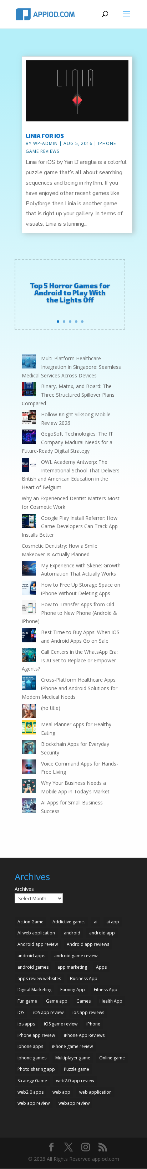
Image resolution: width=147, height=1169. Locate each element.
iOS (20, 1012)
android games (33, 967)
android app (102, 933)
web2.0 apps (30, 1092)
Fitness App (105, 990)
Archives (24, 888)
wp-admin (45, 143)
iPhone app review (36, 1035)
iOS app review (48, 1012)
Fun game (27, 1001)
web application (95, 1092)
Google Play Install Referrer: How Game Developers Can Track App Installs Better (70, 526)
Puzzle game (76, 1069)
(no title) (50, 707)
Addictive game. (68, 922)
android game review (75, 956)
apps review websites (39, 978)
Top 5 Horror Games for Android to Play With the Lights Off (70, 292)
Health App (111, 1001)
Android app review (37, 944)
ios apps (26, 1024)
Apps (101, 967)
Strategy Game (32, 1081)
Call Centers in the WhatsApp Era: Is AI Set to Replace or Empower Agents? (70, 660)
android (72, 933)
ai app (112, 922)
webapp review (74, 1103)
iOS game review (60, 1024)
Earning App (72, 990)
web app (61, 1092)
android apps (31, 956)
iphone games (31, 1058)
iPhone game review (72, 1046)
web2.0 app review (75, 1081)
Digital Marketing (34, 990)
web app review (33, 1103)
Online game (112, 1058)
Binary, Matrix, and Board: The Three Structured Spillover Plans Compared (68, 395)
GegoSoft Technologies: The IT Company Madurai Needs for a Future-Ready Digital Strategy (67, 442)
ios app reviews (88, 1012)
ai (95, 922)
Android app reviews (88, 944)
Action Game (30, 922)
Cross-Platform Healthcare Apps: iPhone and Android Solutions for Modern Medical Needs (69, 688)
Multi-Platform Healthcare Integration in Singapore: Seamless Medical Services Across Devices (71, 367)
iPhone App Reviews (84, 1035)
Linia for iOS (45, 135)
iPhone (93, 1024)
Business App (83, 978)
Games (83, 1001)
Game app (56, 1001)
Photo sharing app (36, 1069)
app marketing (72, 967)
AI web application (36, 933)
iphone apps (30, 1046)
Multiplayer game (72, 1058)
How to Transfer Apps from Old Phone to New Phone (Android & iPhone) (69, 613)
